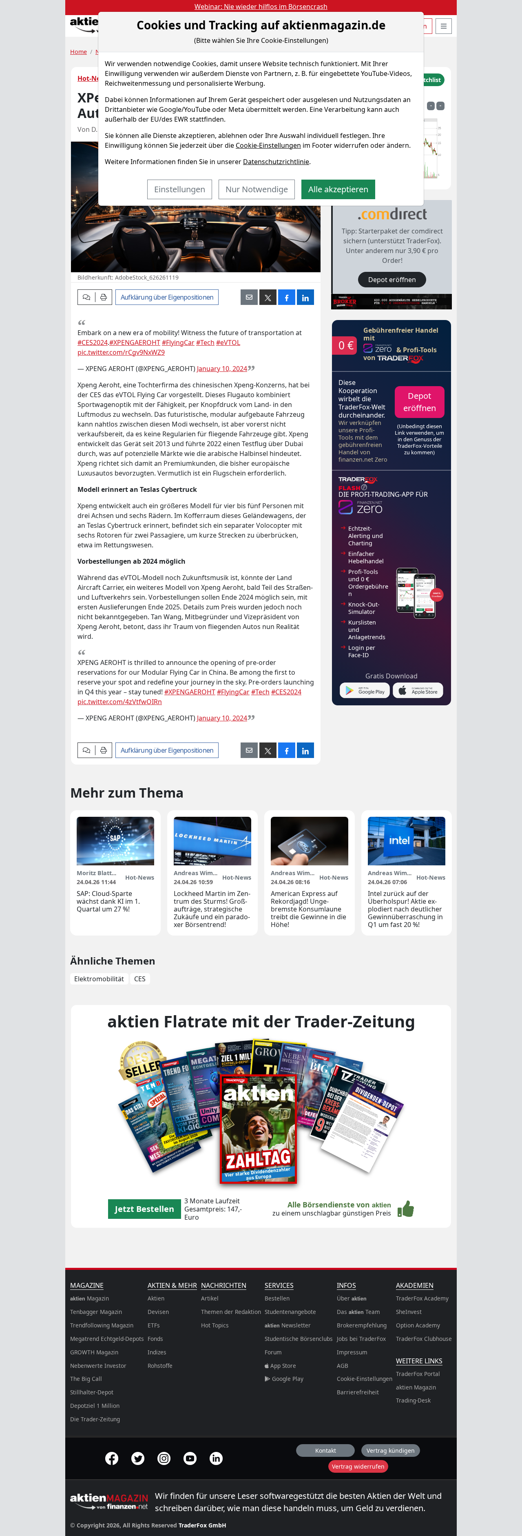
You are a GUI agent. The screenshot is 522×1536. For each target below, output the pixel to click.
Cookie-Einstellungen (268, 145)
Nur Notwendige (257, 189)
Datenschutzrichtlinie (276, 161)
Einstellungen (179, 189)
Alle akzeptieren (338, 189)
